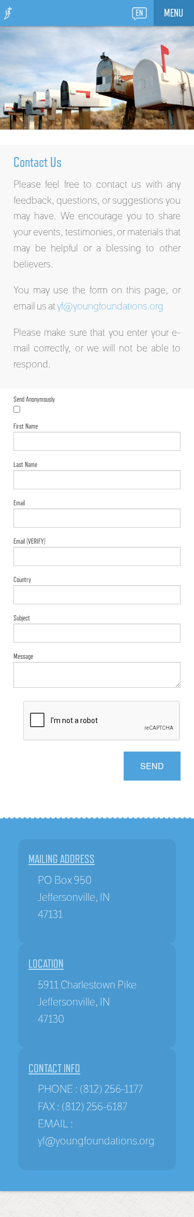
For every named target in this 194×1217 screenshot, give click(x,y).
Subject (21, 618)
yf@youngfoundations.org (110, 306)
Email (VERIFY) (29, 541)
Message (23, 656)
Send (152, 766)
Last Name (25, 464)
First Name (25, 426)
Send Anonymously (34, 399)
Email (19, 503)
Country (22, 579)
